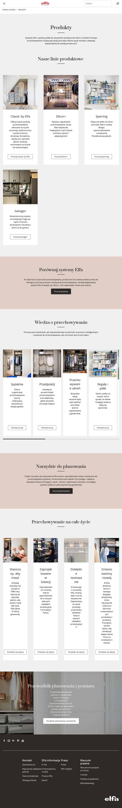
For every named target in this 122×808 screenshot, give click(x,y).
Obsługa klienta (29, 780)
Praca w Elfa (47, 776)
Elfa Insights (66, 769)
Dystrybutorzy (28, 764)
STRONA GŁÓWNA (8, 10)
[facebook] (4, 740)
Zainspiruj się (17, 427)
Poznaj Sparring (101, 156)
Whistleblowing (87, 783)
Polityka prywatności (89, 779)
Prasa (63, 764)
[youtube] (23, 740)
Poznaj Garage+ (20, 237)
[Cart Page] (118, 3)
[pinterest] (18, 740)
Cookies (83, 774)
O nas (44, 764)
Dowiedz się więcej (15, 652)
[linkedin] (14, 740)
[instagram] (9, 740)
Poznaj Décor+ (61, 156)
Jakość (45, 780)
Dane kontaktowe (30, 776)
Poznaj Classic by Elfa (20, 156)
